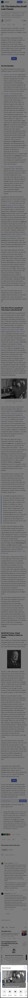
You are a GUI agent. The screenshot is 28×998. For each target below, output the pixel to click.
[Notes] (20, 991)
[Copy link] (4, 991)
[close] (25, 968)
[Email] (15, 991)
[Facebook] (10, 991)
